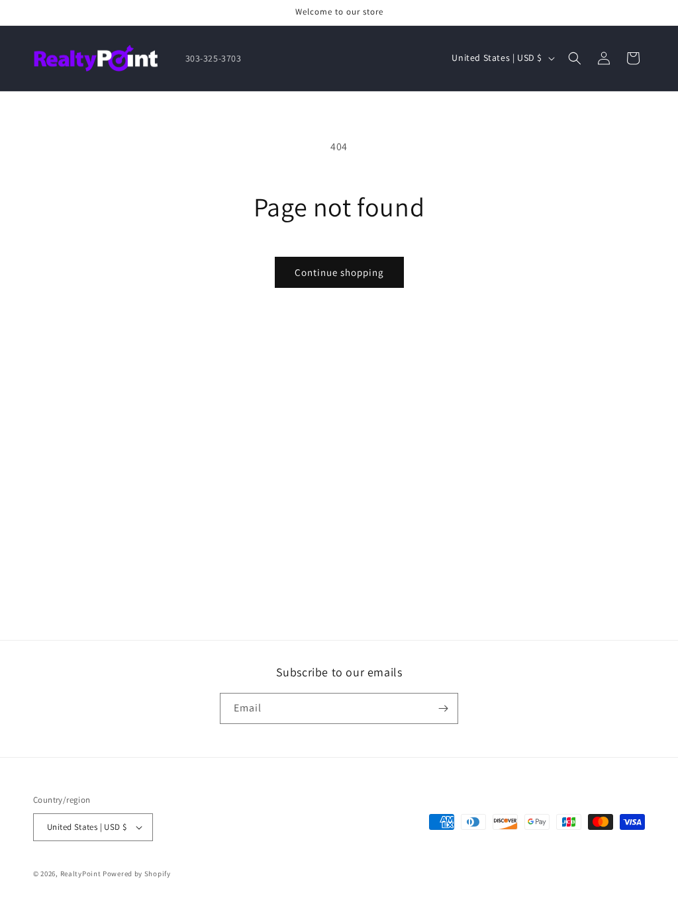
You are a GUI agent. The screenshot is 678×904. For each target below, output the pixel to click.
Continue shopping (339, 272)
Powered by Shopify (137, 873)
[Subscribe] (443, 708)
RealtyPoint (80, 873)
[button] (574, 58)
